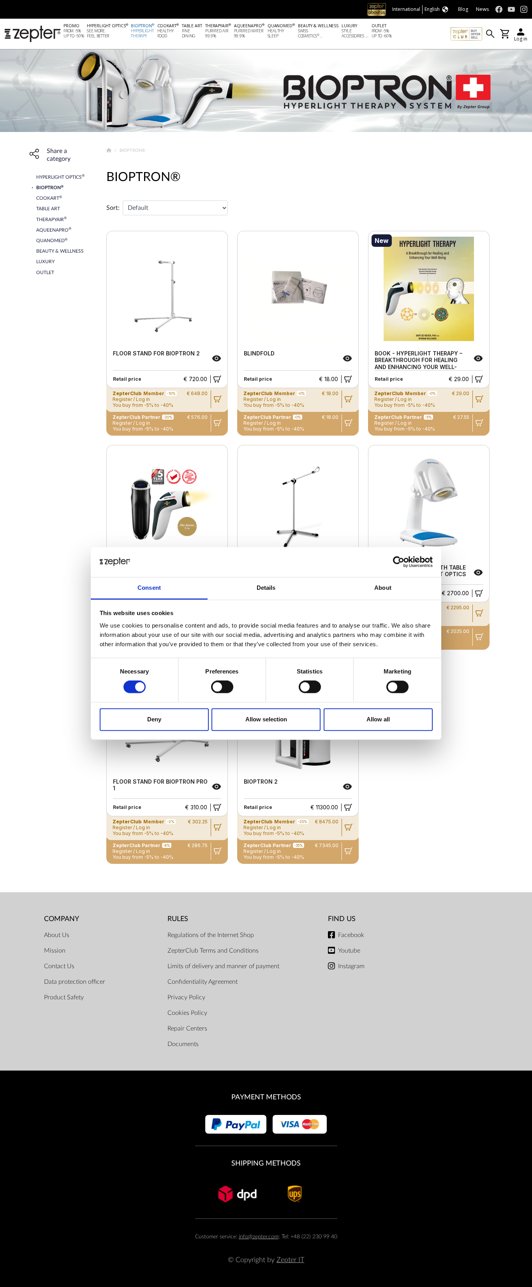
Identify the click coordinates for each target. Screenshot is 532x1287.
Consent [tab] (149, 587)
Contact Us (59, 966)
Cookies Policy (187, 1013)
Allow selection (266, 719)
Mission (54, 951)
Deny (154, 719)
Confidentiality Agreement (202, 982)
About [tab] (382, 587)
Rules (177, 919)
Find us (342, 919)
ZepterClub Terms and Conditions (213, 951)
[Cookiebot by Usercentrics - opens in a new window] (399, 562)
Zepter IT (290, 1260)
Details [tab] (266, 587)
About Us (56, 935)
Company (61, 919)
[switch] (222, 687)
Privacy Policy (186, 997)
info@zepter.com (258, 1237)
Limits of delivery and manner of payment (223, 966)
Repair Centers (187, 1028)
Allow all (378, 719)
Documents (183, 1044)
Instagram (351, 966)
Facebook (351, 935)
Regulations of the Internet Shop (210, 935)
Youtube (349, 951)
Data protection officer (74, 982)
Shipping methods (266, 1163)
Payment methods (266, 1097)
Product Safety (64, 997)
